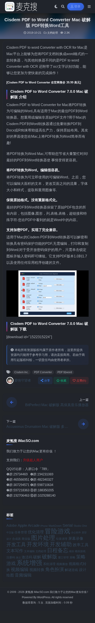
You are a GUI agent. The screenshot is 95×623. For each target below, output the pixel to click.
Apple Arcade (29, 525)
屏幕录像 (75, 538)
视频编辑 (19, 569)
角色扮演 (54, 569)
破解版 (49, 556)
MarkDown (55, 525)
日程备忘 (57, 550)
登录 (77, 6)
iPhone (44, 526)
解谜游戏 (71, 570)
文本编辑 (29, 551)
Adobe (11, 525)
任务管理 (21, 532)
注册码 (10, 557)
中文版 (10, 532)
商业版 (26, 538)
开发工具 (16, 544)
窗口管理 (63, 557)
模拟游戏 (80, 551)
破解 (37, 557)
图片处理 (43, 537)
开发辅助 (61, 544)
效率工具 (81, 545)
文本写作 (14, 550)
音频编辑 (23, 575)
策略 (72, 557)
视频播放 (62, 564)
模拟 (71, 551)
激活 (18, 557)
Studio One (80, 525)
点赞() (81, 380)
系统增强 (29, 562)
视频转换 (36, 569)
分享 (47, 380)
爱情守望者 (22, 380)
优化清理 (36, 532)
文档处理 (52, 32)
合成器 (16, 538)
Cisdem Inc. (21, 372)
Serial (68, 525)
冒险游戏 (57, 531)
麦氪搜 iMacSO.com (37, 592)
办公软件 (76, 532)
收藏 (63, 380)
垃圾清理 (61, 538)
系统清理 (49, 564)
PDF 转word (64, 372)
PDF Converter (43, 372)
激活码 (27, 557)
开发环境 (38, 544)
